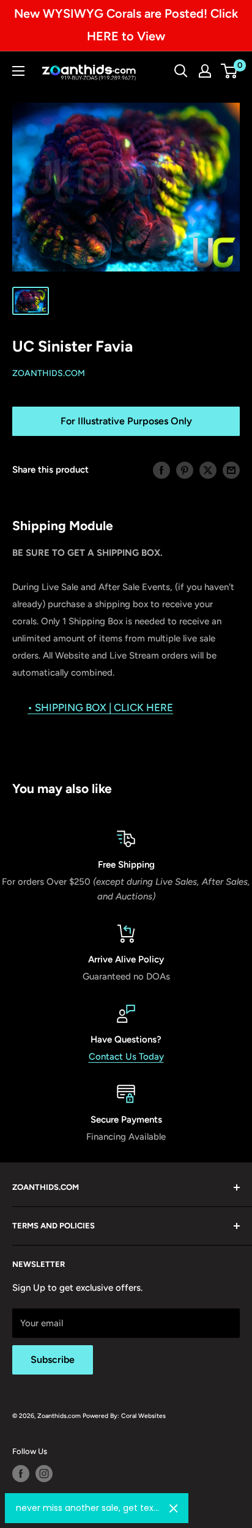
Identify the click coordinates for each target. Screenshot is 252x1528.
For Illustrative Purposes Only (126, 421)
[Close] (173, 1508)
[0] (229, 71)
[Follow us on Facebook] (20, 1473)
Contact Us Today (126, 1056)
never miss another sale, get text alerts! (88, 1508)
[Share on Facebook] (161, 469)
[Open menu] (18, 71)
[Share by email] (231, 469)
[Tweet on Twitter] (208, 469)
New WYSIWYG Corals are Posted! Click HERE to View (126, 24)
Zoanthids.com (48, 373)
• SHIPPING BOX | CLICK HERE (100, 707)
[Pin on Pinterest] (184, 469)
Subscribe (53, 1359)
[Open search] (181, 71)
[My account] (205, 71)
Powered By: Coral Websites (124, 1416)
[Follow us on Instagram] (44, 1473)
